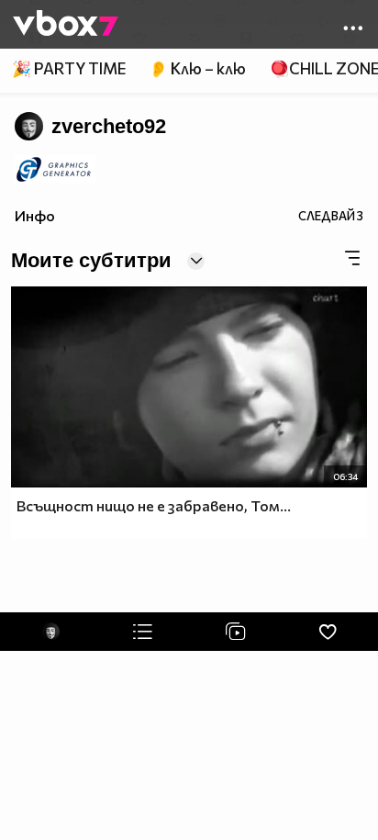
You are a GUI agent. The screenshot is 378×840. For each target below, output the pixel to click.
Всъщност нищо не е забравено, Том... (154, 505)
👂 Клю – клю (197, 68)
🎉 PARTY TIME (69, 68)
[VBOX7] (65, 25)
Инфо (35, 215)
